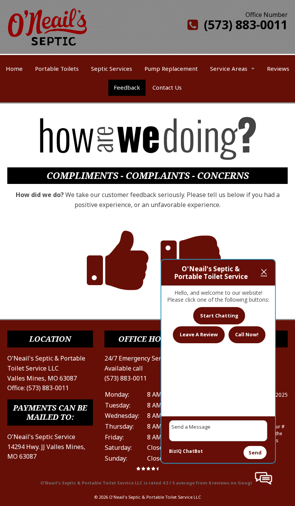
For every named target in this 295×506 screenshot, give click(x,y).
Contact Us (167, 87)
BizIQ (175, 451)
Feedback (127, 87)
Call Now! (247, 334)
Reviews (278, 68)
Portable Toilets (57, 68)
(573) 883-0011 (243, 24)
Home (14, 68)
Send (255, 452)
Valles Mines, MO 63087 (42, 378)
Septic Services (111, 68)
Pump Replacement (171, 68)
